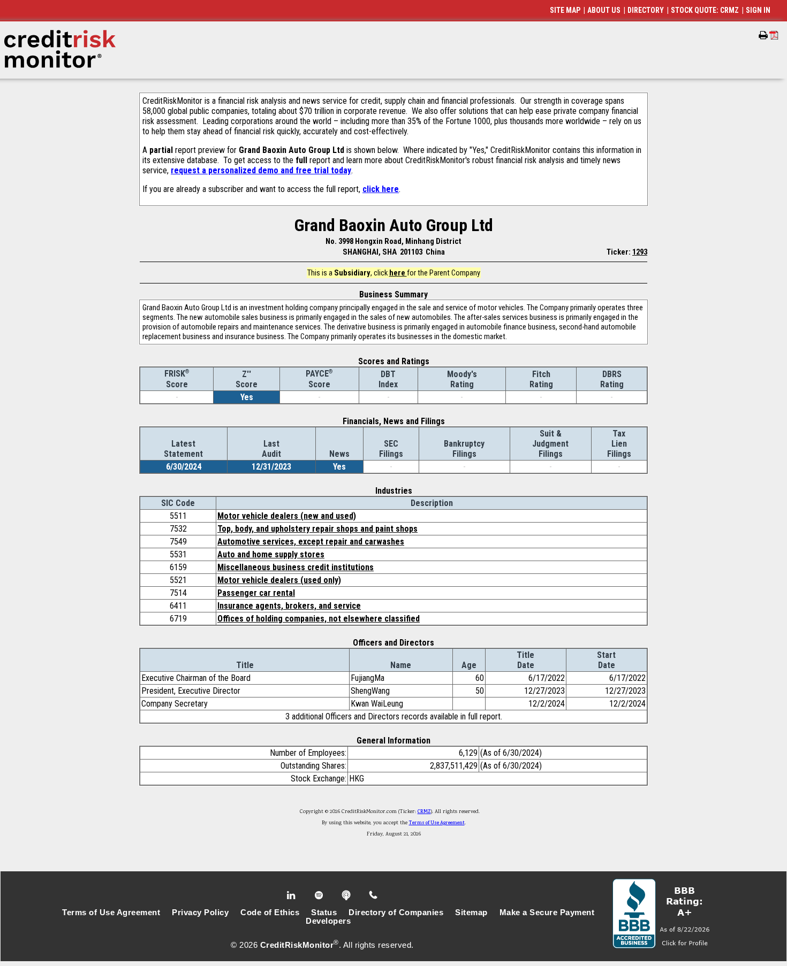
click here (380, 189)
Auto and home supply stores (270, 554)
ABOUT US (603, 10)
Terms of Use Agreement (437, 823)
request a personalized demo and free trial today (261, 170)
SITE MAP (565, 10)
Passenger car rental (256, 593)
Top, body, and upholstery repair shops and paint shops (317, 529)
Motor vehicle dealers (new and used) (286, 516)
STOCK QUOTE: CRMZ (705, 10)
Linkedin (292, 895)
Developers (328, 921)
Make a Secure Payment (547, 912)
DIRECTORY (645, 10)
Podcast (347, 895)
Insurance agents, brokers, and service (289, 606)
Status (324, 912)
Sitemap (471, 912)
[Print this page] (763, 35)
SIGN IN (758, 10)
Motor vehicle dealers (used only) (279, 580)
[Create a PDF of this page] (773, 35)
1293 (639, 252)
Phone (374, 895)
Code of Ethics (269, 912)
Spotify (320, 895)
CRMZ (424, 812)
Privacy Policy (200, 912)
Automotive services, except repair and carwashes (310, 541)
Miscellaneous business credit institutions (295, 567)
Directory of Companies (396, 912)
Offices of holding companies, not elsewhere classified (318, 619)
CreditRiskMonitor (297, 945)
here (398, 273)
